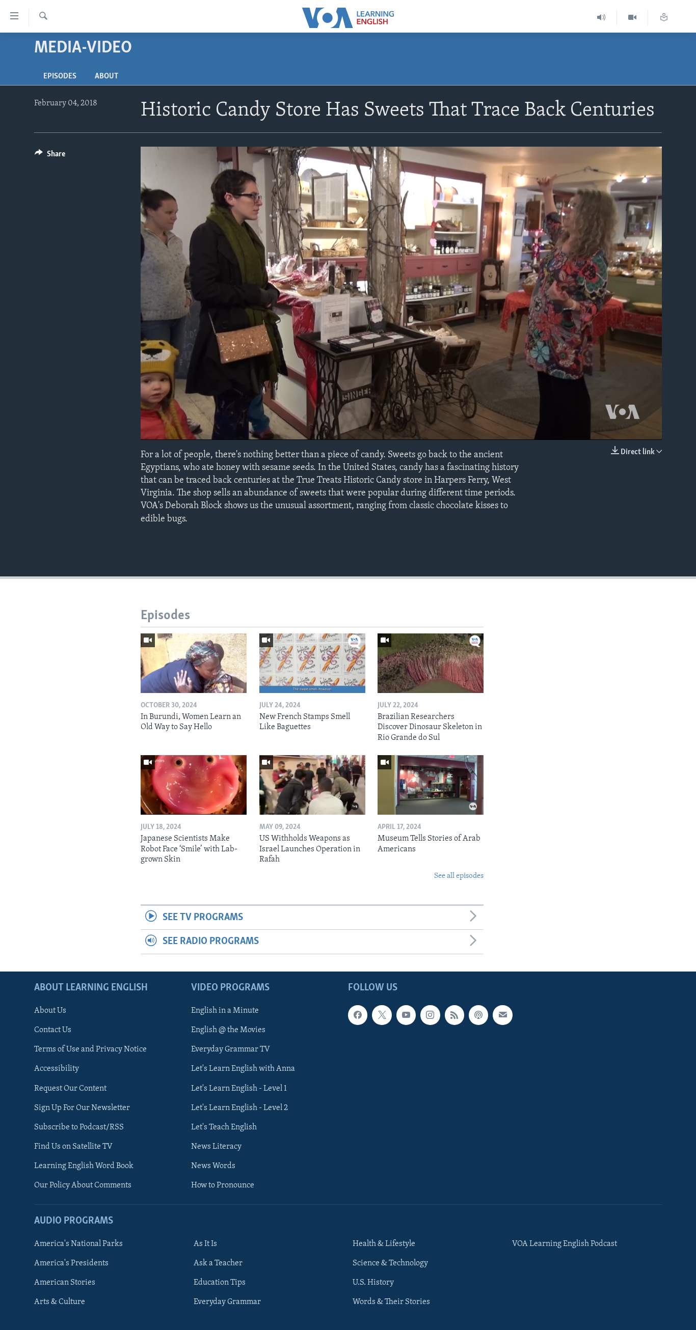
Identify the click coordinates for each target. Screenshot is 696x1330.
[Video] (632, 17)
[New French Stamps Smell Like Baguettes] (312, 663)
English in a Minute (225, 1011)
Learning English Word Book (83, 1165)
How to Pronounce (222, 1185)
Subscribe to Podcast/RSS (79, 1127)
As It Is (205, 1244)
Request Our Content (70, 1088)
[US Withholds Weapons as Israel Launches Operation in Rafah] (312, 785)
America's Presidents (71, 1263)
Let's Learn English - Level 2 (239, 1107)
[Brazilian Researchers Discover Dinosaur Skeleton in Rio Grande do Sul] (431, 663)
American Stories (64, 1283)
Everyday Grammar (227, 1302)
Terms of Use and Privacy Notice (90, 1049)
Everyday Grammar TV (230, 1049)
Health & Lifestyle (384, 1244)
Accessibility (56, 1069)
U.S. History (373, 1283)
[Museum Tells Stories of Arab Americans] (431, 785)
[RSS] (454, 1014)
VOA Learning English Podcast (564, 1244)
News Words (213, 1165)
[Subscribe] (502, 1014)
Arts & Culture (59, 1302)
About (106, 76)
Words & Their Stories (391, 1302)
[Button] (50, 156)
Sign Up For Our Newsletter (82, 1107)
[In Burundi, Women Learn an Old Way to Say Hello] (194, 663)
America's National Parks (78, 1244)
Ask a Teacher (218, 1263)
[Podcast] (478, 1014)
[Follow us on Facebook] (357, 1014)
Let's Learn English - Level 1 (239, 1088)
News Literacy (216, 1146)
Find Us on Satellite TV (73, 1146)
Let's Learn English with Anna (243, 1069)
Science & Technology (390, 1263)
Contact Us (52, 1030)
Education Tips (220, 1283)
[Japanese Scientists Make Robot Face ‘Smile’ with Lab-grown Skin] (194, 785)
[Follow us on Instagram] (430, 1014)
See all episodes (459, 876)
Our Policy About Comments (82, 1185)
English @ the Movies (228, 1030)
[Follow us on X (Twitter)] (381, 1014)
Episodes (59, 76)
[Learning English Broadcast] (601, 17)
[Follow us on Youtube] (406, 1014)
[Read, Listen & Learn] (664, 17)
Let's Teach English (224, 1127)
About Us (50, 1011)
